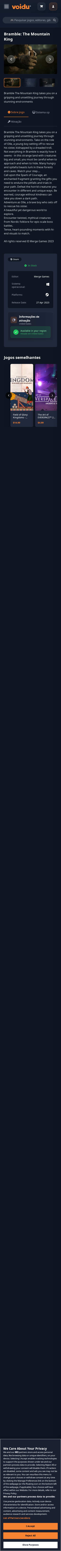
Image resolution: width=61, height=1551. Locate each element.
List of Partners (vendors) (16, 1518)
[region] (30, 1495)
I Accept (30, 1526)
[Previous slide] (11, 59)
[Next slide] (50, 59)
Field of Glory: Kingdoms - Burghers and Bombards (20, 416)
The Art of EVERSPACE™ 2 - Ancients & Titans (46, 416)
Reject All (30, 1535)
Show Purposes (30, 1544)
